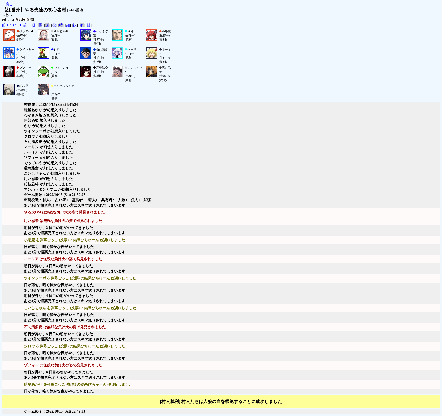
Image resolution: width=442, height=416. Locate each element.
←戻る (7, 4)
